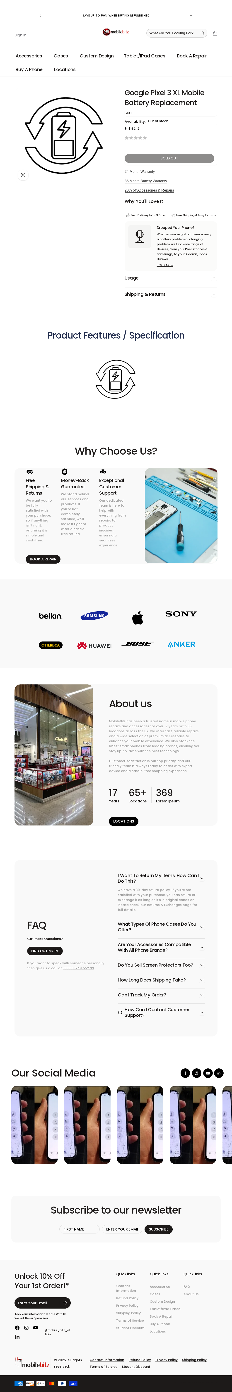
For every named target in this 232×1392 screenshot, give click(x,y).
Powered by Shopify (207, 1382)
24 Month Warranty (140, 171)
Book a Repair (43, 559)
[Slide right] (191, 15)
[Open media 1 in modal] (64, 135)
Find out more (45, 950)
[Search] (202, 33)
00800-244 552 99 (78, 968)
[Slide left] (41, 15)
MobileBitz (189, 1382)
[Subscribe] (65, 1303)
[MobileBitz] (32, 1366)
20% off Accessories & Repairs (149, 190)
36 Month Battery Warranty (146, 181)
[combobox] (178, 33)
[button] (29, 56)
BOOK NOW (165, 265)
